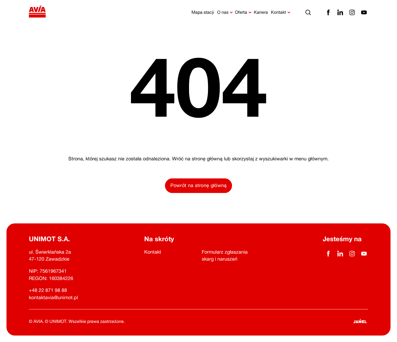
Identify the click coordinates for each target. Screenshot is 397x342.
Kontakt (152, 252)
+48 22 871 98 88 (48, 290)
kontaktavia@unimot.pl (53, 297)
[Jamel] (360, 321)
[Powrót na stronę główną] (37, 12)
